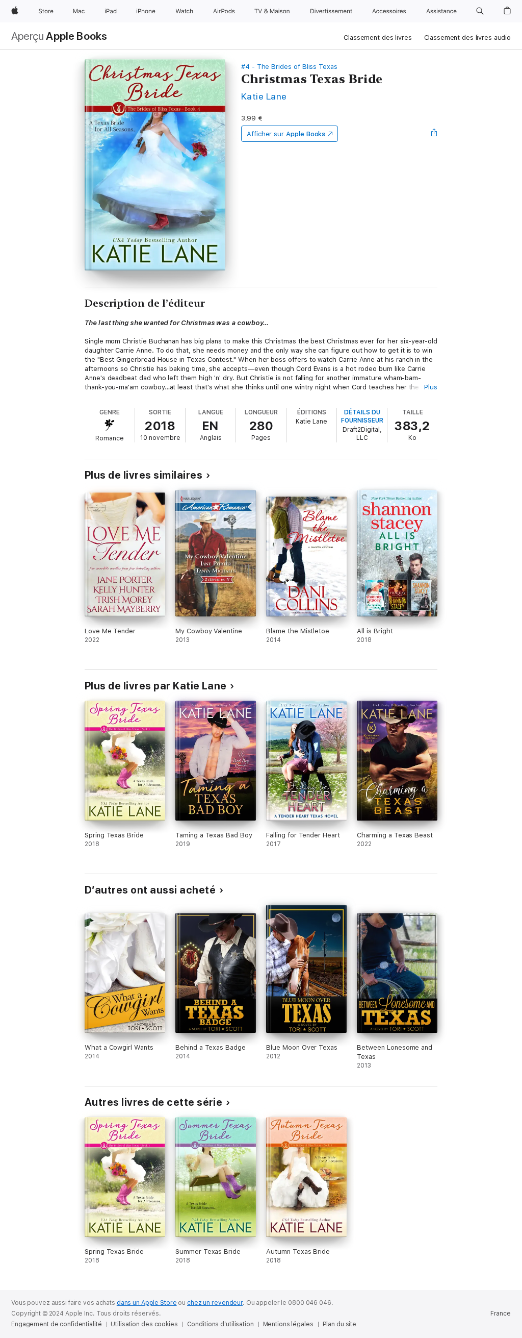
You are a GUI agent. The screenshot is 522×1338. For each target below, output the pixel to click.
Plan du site (340, 1324)
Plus (430, 387)
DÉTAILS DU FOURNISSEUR (362, 416)
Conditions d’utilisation (220, 1324)
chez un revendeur (215, 1302)
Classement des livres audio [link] (467, 37)
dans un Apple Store (147, 1302)
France (500, 1313)
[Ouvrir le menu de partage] (434, 133)
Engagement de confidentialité (56, 1324)
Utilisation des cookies (144, 1324)
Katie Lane (264, 96)
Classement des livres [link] (377, 37)
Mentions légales (288, 1324)
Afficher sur (286, 134)
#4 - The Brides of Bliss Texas (289, 66)
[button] (480, 11)
